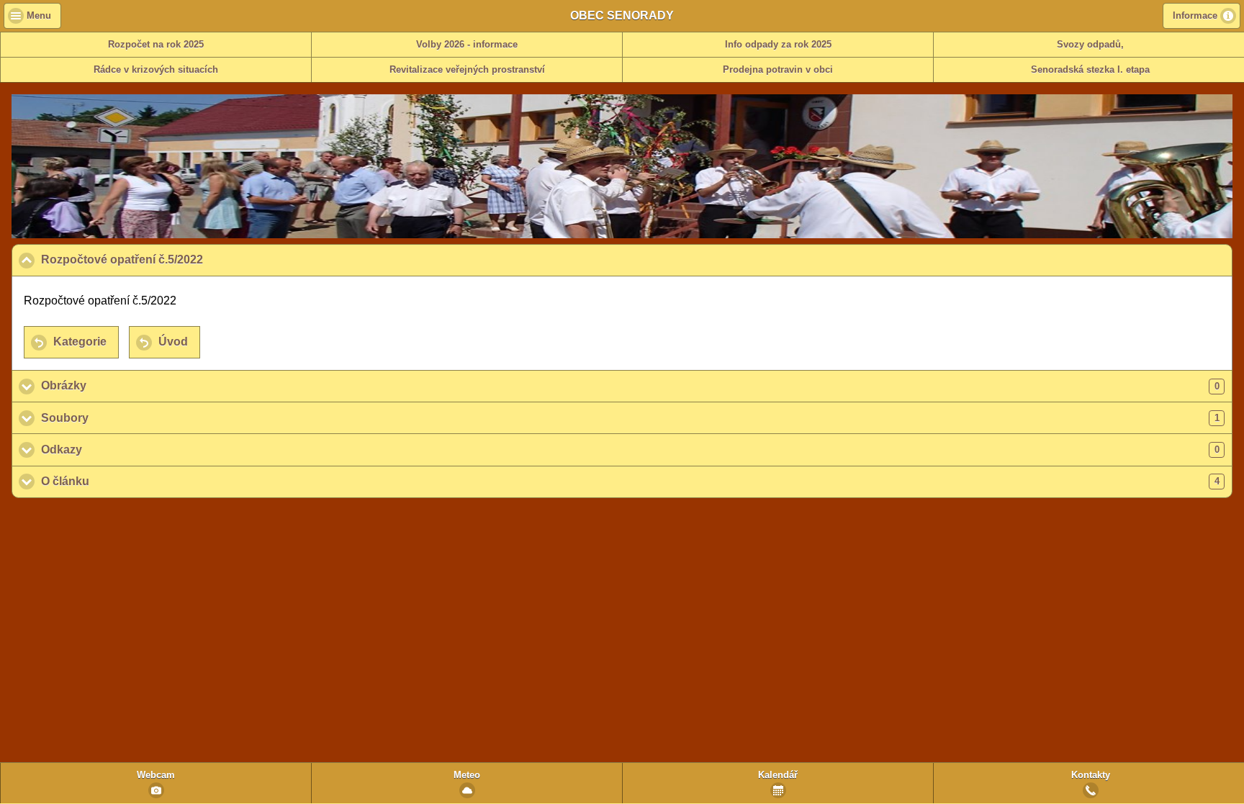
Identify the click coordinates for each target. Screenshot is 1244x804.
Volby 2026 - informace (467, 45)
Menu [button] (39, 16)
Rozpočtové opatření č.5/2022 (191, 259)
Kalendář (778, 775)
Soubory (630, 418)
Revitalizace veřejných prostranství (467, 70)
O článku (630, 481)
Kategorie (80, 341)
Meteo (467, 775)
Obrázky (630, 385)
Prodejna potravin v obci (778, 70)
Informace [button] (1195, 16)
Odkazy (630, 449)
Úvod (173, 341)
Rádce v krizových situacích (156, 70)
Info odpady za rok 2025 (778, 45)
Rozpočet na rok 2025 (156, 45)
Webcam (156, 775)
